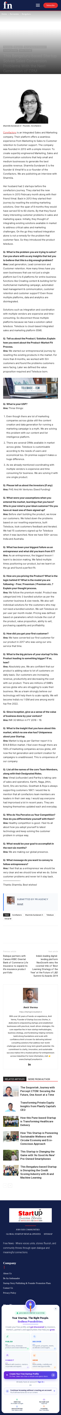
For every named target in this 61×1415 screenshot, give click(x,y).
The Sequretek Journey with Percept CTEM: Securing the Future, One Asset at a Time (37, 1091)
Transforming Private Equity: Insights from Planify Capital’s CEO (38, 1106)
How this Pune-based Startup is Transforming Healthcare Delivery (38, 1121)
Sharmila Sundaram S (34, 915)
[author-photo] (30, 1003)
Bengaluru (26, 14)
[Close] (56, 1309)
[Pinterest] (21, 80)
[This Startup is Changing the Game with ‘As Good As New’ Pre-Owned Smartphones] (11, 1155)
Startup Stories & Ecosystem (35, 47)
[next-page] (10, 1186)
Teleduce (50, 915)
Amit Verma (30, 1007)
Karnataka (14, 14)
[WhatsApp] (28, 80)
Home (4, 14)
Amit (20, 904)
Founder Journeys (10, 50)
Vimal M (8, 918)
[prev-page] (5, 1186)
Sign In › (41, 1382)
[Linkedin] (30, 1064)
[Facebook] (6, 80)
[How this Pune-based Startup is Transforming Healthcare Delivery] (11, 1121)
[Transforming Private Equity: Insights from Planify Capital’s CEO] (11, 1106)
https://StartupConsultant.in (30, 1012)
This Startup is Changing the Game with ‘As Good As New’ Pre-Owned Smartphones (37, 1155)
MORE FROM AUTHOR (39, 1079)
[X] (13, 80)
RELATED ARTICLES (15, 1079)
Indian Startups (25, 50)
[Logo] (8, 5)
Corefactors (9, 132)
